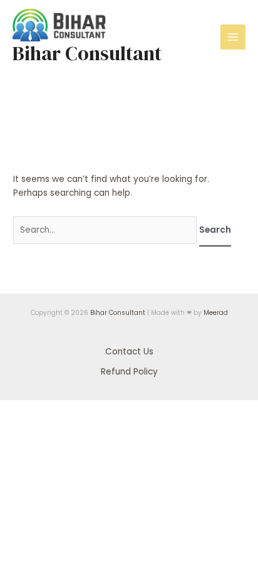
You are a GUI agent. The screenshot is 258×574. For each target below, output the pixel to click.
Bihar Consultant (87, 53)
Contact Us (129, 352)
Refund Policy (129, 372)
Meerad (216, 312)
